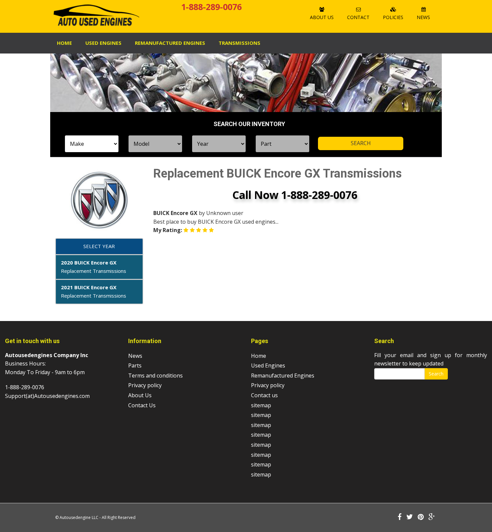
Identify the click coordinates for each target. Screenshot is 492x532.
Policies (393, 17)
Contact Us (142, 405)
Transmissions (239, 42)
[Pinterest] (421, 517)
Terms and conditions (155, 375)
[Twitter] (409, 517)
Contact (358, 17)
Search (436, 373)
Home (64, 42)
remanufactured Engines (170, 42)
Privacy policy (145, 385)
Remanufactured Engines (282, 375)
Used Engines (103, 42)
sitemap (261, 405)
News (423, 17)
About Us (322, 17)
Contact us (264, 395)
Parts (135, 365)
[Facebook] (400, 517)
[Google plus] (431, 517)
